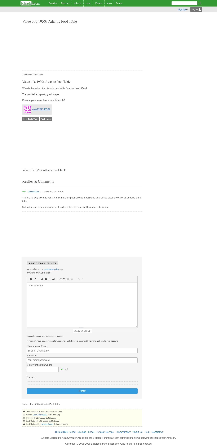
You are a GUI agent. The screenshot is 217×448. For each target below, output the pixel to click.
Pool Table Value (30, 119)
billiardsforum (33, 191)
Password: (32, 355)
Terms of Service (105, 432)
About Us (137, 432)
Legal (91, 432)
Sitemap (82, 432)
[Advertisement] (82, 47)
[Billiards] (30, 3)
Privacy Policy (123, 432)
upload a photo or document (42, 263)
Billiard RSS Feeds (65, 432)
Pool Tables (46, 119)
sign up (182, 9)
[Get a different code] (66, 368)
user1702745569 (41, 109)
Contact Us (157, 432)
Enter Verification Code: (39, 365)
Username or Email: (37, 346)
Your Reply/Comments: (39, 272)
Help (147, 432)
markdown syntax (51, 269)
